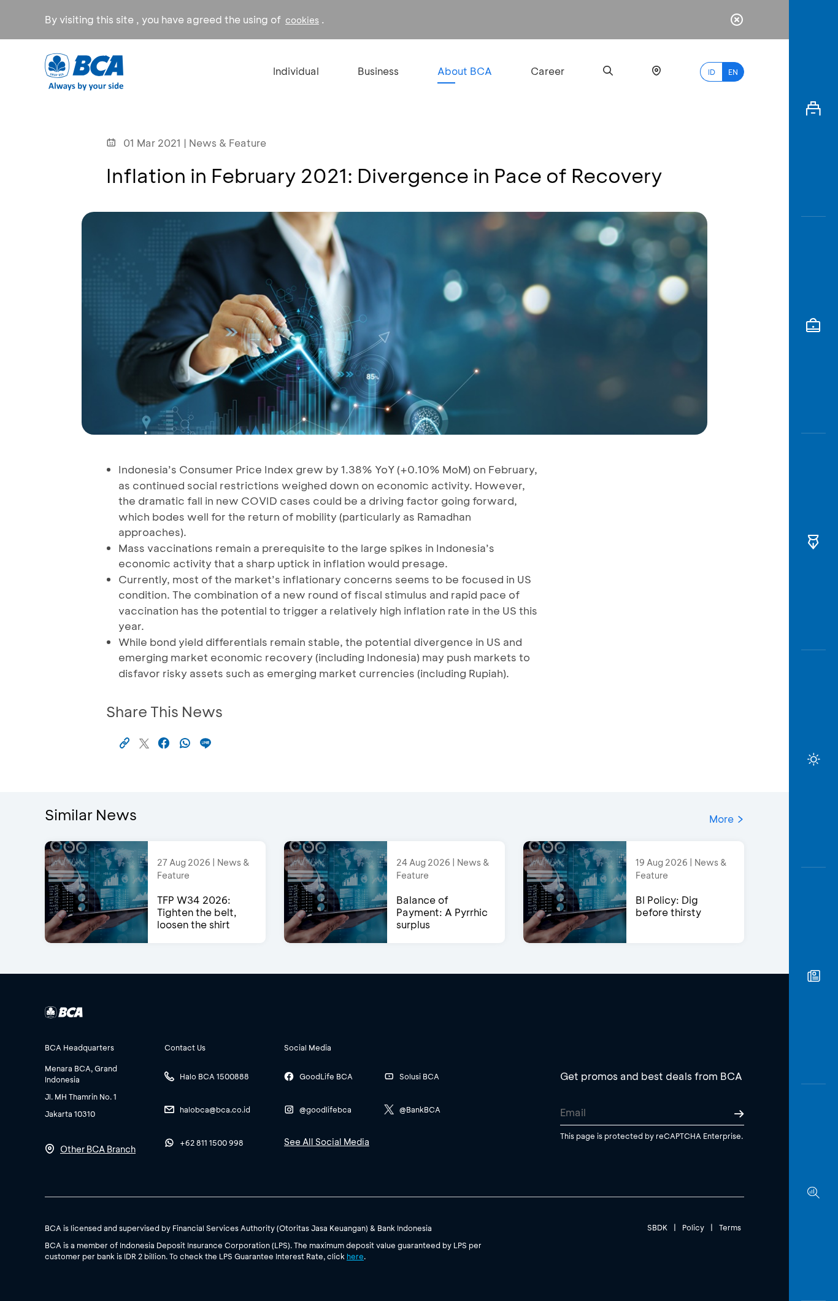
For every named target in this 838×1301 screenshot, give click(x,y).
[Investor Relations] (813, 325)
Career (547, 70)
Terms (730, 1227)
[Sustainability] (813, 758)
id (711, 72)
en (733, 72)
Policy (693, 1227)
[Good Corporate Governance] (813, 541)
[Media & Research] (813, 1192)
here (355, 1256)
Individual (296, 70)
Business (378, 70)
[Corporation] (813, 108)
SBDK (657, 1227)
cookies (302, 20)
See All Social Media (326, 1142)
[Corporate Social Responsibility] (813, 976)
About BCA (464, 70)
